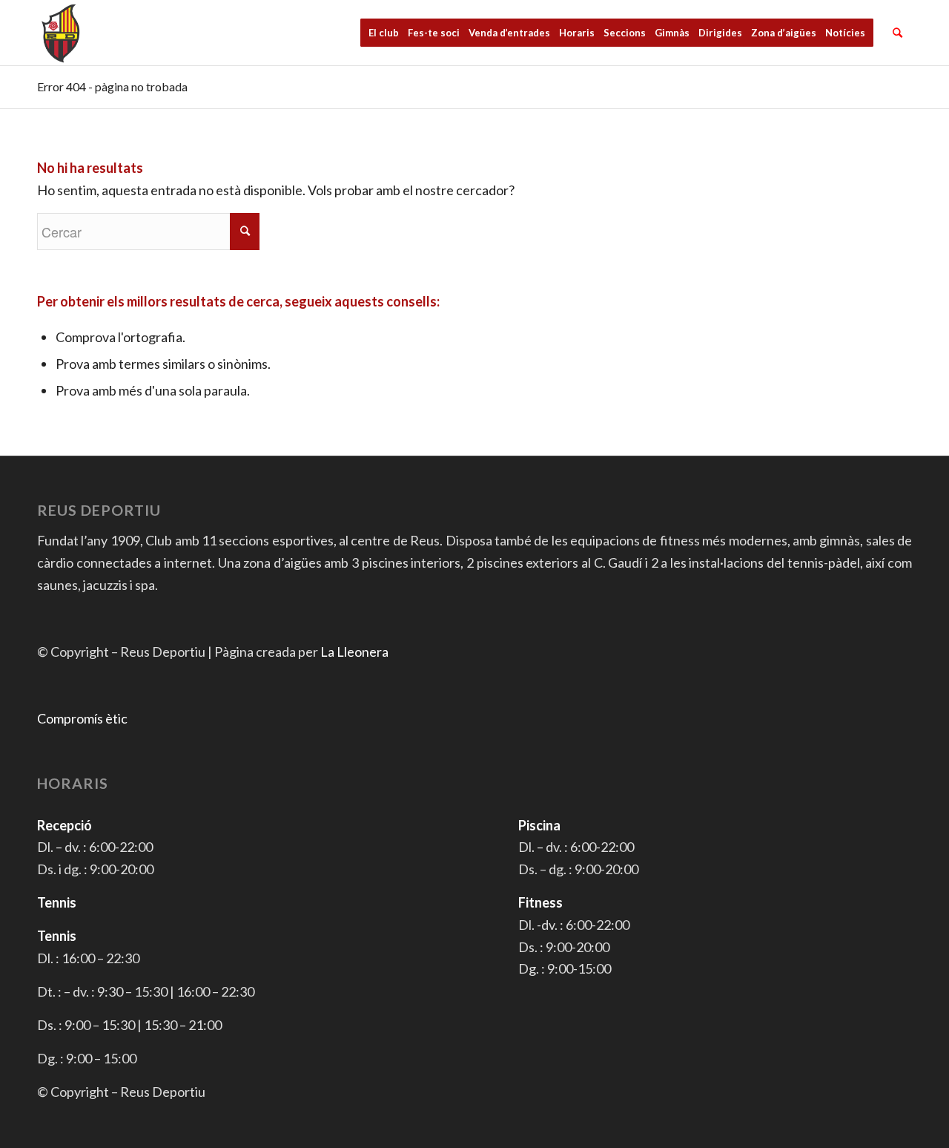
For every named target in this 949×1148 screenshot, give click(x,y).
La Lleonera (354, 651)
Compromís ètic (82, 718)
